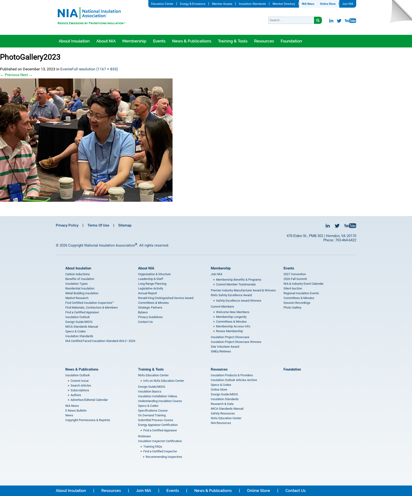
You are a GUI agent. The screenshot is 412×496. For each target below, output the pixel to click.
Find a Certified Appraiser (82, 312)
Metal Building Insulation (81, 293)
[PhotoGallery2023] (206, 140)
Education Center (162, 3)
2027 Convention (294, 274)
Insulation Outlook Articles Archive (234, 380)
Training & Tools (232, 41)
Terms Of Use (98, 225)
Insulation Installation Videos (157, 396)
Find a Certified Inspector (160, 451)
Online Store (327, 3)
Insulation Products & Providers (232, 375)
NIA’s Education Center (153, 375)
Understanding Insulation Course (160, 401)
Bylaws (143, 312)
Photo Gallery (292, 307)
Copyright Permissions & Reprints (87, 420)
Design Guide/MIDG (79, 322)
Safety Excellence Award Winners (238, 300)
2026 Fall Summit (295, 279)
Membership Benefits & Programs (238, 279)
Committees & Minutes (153, 303)
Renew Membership (229, 331)
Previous (9, 74)
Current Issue (80, 380)
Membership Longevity (231, 317)
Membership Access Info (233, 326)
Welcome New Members (232, 312)
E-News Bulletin (76, 410)
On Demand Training (152, 415)
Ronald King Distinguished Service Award (165, 298)
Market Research (76, 298)
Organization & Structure (154, 274)
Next (26, 74)
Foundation (291, 41)
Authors (76, 395)
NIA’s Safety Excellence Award (231, 295)
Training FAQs (152, 446)
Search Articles (81, 385)
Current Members (222, 306)
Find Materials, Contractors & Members (91, 307)
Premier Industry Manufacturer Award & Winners (243, 290)
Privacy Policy (67, 225)
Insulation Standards (252, 3)
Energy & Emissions (192, 3)
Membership (134, 41)
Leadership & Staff (150, 279)
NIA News (308, 3)
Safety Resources (223, 413)
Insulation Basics (149, 391)
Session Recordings (296, 303)
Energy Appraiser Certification (158, 425)
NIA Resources (221, 423)
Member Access (222, 3)
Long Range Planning (152, 283)
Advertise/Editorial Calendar (89, 400)
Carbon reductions (77, 274)
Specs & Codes (75, 331)
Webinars (144, 436)
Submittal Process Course (155, 420)
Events (159, 41)
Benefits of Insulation (79, 279)
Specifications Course (153, 410)
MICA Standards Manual (81, 326)
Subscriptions (80, 390)
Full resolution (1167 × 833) (95, 69)
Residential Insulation (79, 288)
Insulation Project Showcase (230, 337)
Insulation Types (76, 283)
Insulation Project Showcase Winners (236, 342)
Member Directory (284, 3)
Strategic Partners (150, 307)
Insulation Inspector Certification (160, 441)
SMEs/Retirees (221, 351)
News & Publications (191, 41)
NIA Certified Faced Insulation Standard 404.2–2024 (100, 341)
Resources (264, 41)
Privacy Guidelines (150, 317)
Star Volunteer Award (225, 346)
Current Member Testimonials (236, 284)
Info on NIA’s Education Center (163, 380)
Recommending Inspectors (164, 457)
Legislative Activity (150, 288)
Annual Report (147, 293)
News (69, 415)
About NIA (106, 41)
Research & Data (222, 404)
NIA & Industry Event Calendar (303, 283)
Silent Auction (292, 288)
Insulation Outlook (77, 317)
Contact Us (145, 322)
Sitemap (124, 225)
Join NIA (347, 3)
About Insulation (74, 41)
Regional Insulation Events (301, 293)
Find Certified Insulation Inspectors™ (89, 303)
